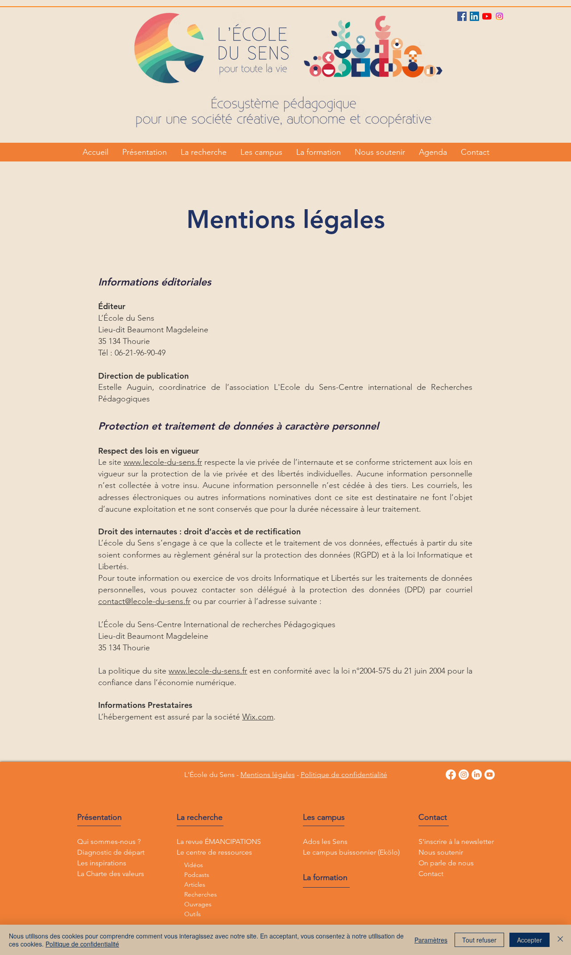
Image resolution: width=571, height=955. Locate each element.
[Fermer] (560, 940)
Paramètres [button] (430, 939)
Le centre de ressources (214, 852)
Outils (192, 914)
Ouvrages (197, 904)
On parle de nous (446, 863)
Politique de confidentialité (344, 774)
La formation (325, 877)
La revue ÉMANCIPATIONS (219, 841)
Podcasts (196, 875)
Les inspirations (101, 863)
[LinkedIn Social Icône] (474, 16)
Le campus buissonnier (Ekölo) (351, 852)
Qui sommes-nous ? (109, 841)
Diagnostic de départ (111, 852)
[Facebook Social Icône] (462, 16)
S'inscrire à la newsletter (456, 841)
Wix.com (257, 717)
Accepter (529, 939)
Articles (194, 885)
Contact (432, 817)
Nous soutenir (440, 852)
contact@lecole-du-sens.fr (144, 601)
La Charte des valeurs (110, 873)
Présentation (99, 817)
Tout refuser (479, 939)
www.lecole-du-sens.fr (163, 462)
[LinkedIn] (477, 774)
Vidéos (193, 865)
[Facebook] (451, 774)
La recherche (200, 817)
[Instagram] (499, 16)
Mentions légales (267, 774)
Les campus (324, 817)
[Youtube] (487, 16)
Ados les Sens (325, 841)
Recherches (200, 894)
